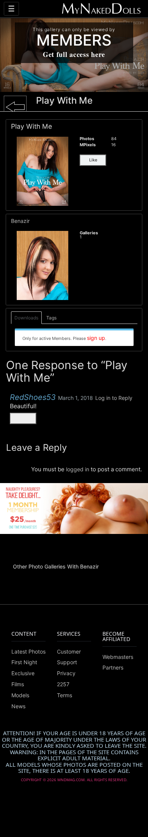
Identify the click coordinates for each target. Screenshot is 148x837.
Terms (64, 695)
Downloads (26, 318)
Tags (51, 318)
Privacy (66, 673)
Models (20, 695)
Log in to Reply (113, 398)
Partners (112, 667)
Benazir (20, 221)
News (18, 706)
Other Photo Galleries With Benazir (56, 566)
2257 (63, 684)
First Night (24, 662)
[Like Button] (23, 418)
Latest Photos (28, 651)
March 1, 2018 (75, 398)
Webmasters (117, 657)
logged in (77, 469)
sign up (96, 338)
